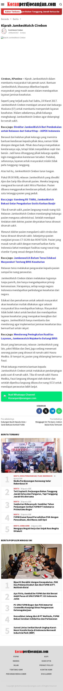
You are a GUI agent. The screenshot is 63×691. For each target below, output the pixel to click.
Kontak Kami (46, 669)
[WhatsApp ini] (59, 411)
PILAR (40, 476)
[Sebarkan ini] (39, 411)
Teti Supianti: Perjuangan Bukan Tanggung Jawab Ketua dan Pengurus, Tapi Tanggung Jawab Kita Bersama (36, 494)
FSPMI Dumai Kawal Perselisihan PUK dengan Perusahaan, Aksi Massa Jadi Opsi (36, 518)
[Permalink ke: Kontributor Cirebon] (4, 31)
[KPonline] (31, 4)
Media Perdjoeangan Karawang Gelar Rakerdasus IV (32, 482)
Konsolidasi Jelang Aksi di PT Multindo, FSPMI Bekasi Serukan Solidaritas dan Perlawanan (36, 617)
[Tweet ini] (46, 411)
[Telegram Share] (52, 411)
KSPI (46, 656)
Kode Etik (46, 661)
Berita (16, 476)
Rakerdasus (47, 476)
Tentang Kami (16, 669)
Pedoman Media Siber (16, 674)
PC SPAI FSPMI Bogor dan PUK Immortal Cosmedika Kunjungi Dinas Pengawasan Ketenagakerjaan (33, 608)
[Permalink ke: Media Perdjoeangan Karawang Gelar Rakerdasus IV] (31, 455)
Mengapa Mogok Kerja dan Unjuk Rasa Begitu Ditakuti (36, 529)
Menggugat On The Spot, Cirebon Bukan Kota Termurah (48, 422)
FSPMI (16, 656)
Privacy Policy (46, 665)
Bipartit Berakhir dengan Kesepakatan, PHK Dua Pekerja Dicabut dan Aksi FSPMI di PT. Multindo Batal (36, 585)
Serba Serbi (25, 526)
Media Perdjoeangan (28, 476)
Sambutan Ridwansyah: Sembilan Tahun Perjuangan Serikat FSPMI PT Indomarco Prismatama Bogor (34, 507)
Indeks (16, 661)
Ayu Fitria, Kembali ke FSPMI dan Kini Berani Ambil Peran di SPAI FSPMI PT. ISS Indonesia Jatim (35, 596)
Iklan (16, 665)
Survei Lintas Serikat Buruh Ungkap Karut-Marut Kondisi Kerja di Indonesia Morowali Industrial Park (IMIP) (35, 630)
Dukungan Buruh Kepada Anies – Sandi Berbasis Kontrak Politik (14, 422)
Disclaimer (46, 674)
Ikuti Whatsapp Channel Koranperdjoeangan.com (22, 396)
